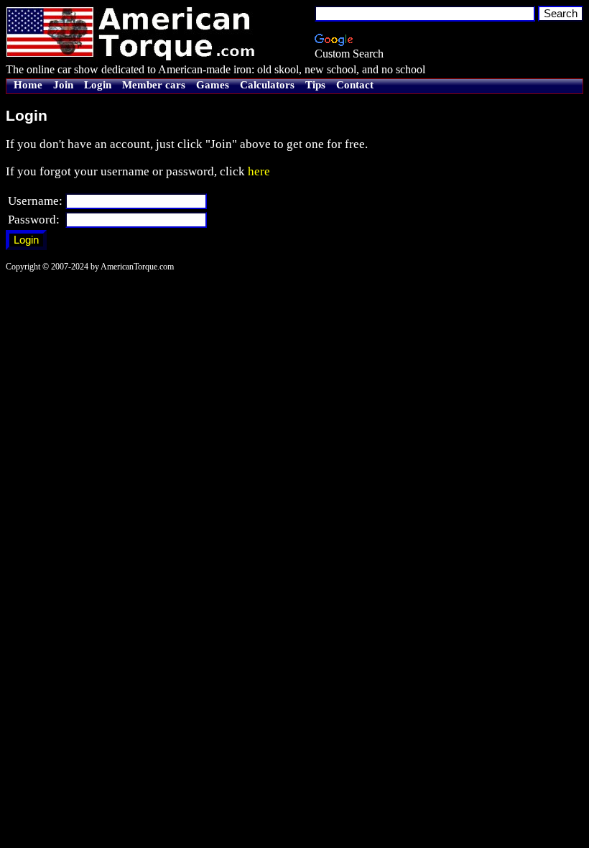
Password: (34, 219)
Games (212, 85)
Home (28, 85)
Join (63, 85)
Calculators (267, 85)
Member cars (153, 85)
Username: (35, 201)
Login (97, 85)
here (259, 171)
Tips (315, 85)
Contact (355, 85)
